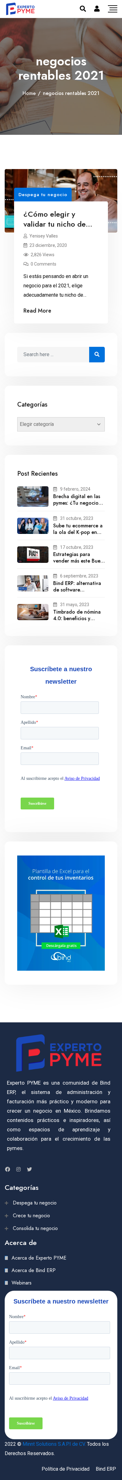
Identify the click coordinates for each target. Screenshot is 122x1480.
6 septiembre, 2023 (79, 575)
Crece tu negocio (31, 1215)
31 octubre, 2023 (76, 518)
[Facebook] (8, 1169)
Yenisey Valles (43, 235)
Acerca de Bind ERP (34, 1270)
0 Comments (43, 264)
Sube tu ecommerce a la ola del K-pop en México (78, 532)
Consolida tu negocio (35, 1228)
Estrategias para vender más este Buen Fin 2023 (78, 561)
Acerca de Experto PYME (39, 1257)
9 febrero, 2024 (75, 489)
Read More (37, 311)
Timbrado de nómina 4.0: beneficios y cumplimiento (77, 618)
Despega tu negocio (42, 194)
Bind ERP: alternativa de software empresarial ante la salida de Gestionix (77, 593)
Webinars (22, 1282)
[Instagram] (18, 1169)
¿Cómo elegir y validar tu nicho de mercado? (54, 224)
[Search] (83, 8)
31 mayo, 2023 (74, 604)
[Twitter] (29, 1169)
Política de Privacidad (65, 1469)
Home (29, 93)
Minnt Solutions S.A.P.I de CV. (54, 1444)
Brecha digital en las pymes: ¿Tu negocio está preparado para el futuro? (76, 506)
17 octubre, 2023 (76, 547)
